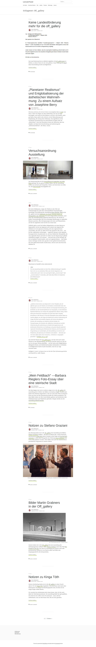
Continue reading (33, 67)
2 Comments (32, 132)
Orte (37, 5)
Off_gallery (45, 545)
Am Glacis (25, 5)
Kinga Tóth (40, 586)
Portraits (45, 5)
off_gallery (61, 390)
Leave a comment (33, 193)
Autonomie (57, 643)
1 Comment (32, 407)
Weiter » (49, 618)
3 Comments (32, 71)
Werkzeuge (50, 5)
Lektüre (40, 5)
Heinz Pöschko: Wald (56, 212)
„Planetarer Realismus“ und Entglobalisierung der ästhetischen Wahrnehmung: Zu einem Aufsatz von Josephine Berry (46, 97)
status (30, 202)
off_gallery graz (60, 61)
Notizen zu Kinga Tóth (44, 577)
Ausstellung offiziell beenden (36, 400)
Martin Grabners (51, 546)
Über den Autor (18, 633)
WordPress (45, 643)
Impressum (17, 632)
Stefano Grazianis (33, 434)
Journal (55, 5)
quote (31, 297)
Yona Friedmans (60, 438)
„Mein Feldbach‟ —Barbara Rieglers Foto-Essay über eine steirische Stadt (47, 379)
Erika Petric (39, 436)
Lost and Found (28, 2)
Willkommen (17, 631)
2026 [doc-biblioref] (61, 112)
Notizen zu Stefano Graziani (48, 425)
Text (30, 19)
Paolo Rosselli (36, 186)
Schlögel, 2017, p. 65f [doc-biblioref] (42, 336)
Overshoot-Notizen (32, 5)
